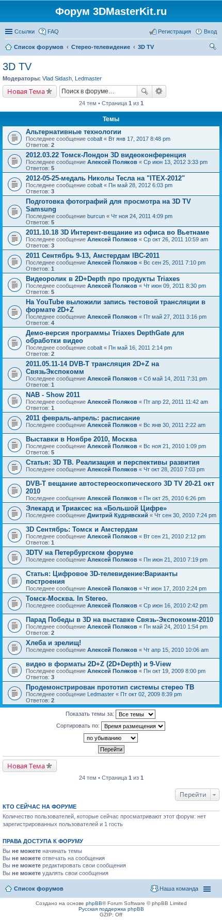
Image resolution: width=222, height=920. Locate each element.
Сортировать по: (78, 725)
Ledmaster (88, 78)
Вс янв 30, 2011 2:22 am (174, 425)
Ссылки (24, 31)
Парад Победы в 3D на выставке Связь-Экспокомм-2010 (119, 619)
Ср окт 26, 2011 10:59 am (176, 239)
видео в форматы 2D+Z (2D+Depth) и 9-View (98, 664)
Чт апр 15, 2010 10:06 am (176, 650)
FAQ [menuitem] (53, 31)
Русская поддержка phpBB (111, 909)
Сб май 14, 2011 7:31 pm (175, 378)
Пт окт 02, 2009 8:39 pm (151, 694)
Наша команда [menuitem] (179, 888)
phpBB (94, 903)
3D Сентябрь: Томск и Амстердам (82, 529)
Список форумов (39, 888)
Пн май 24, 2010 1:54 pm (176, 626)
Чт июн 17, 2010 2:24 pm (175, 588)
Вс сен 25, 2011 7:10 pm (174, 262)
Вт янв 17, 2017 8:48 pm (139, 139)
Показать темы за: (91, 714)
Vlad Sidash (57, 78)
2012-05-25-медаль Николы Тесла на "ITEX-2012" (105, 178)
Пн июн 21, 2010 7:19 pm (176, 559)
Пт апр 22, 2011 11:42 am (176, 402)
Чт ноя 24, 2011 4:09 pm (141, 216)
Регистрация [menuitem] (174, 31)
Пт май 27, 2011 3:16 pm (175, 317)
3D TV (17, 66)
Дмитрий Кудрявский (117, 515)
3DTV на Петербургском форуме (79, 552)
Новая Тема (26, 91)
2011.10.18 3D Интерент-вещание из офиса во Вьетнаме (117, 232)
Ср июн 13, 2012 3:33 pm (176, 162)
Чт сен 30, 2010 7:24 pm (185, 515)
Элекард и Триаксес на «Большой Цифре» (96, 508)
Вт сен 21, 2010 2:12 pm (174, 536)
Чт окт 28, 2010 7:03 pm (174, 469)
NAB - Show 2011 (53, 395)
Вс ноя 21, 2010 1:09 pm (175, 446)
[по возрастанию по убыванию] (111, 738)
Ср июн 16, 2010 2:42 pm (176, 605)
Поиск (144, 91)
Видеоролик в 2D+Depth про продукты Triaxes (103, 279)
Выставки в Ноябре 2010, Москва (81, 439)
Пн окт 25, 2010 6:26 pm (174, 498)
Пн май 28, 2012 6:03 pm (140, 185)
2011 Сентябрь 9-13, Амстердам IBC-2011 (93, 255)
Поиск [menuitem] (214, 48)
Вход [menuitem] (210, 31)
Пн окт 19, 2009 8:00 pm (174, 671)
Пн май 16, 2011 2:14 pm (140, 347)
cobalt (94, 139)
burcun (96, 216)
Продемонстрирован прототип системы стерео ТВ (110, 687)
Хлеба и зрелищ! (53, 643)
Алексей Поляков (112, 162)
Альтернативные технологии (73, 132)
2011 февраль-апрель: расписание (83, 418)
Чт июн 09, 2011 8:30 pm (175, 286)
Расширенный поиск (159, 91)
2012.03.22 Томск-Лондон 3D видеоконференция (106, 155)
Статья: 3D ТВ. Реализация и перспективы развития (113, 462)
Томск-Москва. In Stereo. (67, 598)
